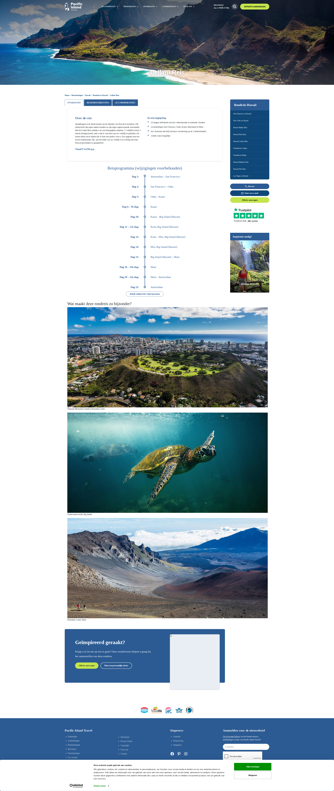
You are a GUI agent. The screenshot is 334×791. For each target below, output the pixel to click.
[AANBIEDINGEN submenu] (177, 6)
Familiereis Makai (239, 155)
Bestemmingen (77, 95)
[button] (239, 291)
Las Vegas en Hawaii (240, 176)
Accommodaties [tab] (125, 103)
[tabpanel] (144, 365)
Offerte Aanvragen (255, 6)
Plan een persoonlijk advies (116, 665)
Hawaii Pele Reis (239, 169)
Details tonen (100, 786)
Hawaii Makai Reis (240, 128)
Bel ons (251, 186)
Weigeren (252, 775)
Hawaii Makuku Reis (240, 162)
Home (67, 95)
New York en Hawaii (240, 121)
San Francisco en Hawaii (242, 114)
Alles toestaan (252, 767)
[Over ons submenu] (194, 6)
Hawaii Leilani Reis (240, 141)
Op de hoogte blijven (231, 736)
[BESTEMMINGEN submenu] (117, 6)
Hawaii (88, 95)
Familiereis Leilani (240, 148)
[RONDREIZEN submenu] (156, 6)
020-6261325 (218, 5)
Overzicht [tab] (74, 103)
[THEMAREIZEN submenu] (137, 6)
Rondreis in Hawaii (100, 95)
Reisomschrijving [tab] (98, 103)
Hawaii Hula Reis (239, 134)
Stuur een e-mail (251, 193)
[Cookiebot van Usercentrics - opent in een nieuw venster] (76, 786)
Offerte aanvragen (250, 200)
